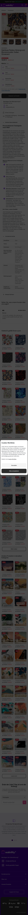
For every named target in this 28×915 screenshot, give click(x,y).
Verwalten (14, 465)
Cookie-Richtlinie (12, 459)
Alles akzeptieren (14, 471)
